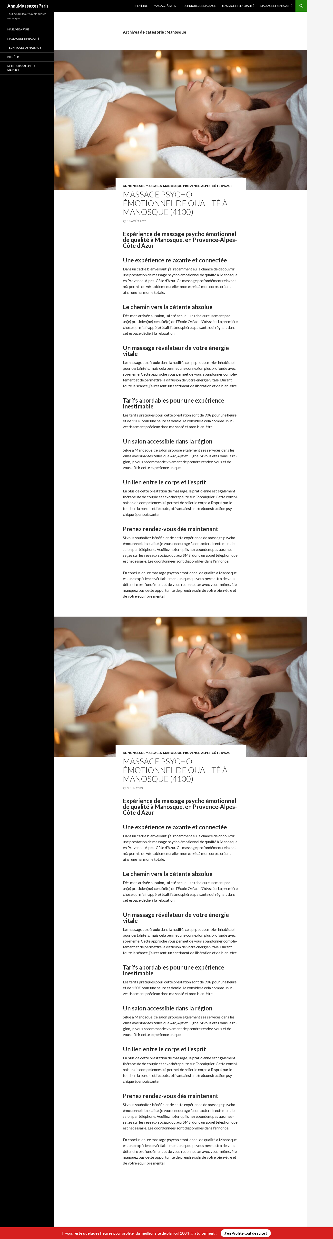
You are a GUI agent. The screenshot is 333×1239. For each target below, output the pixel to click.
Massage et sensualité (238, 5)
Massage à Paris (165, 5)
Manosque (172, 186)
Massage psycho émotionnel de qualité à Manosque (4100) (175, 203)
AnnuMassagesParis (28, 6)
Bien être (141, 5)
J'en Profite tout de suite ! (246, 1233)
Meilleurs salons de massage (21, 68)
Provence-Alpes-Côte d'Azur (208, 186)
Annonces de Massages (142, 186)
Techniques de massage (199, 5)
